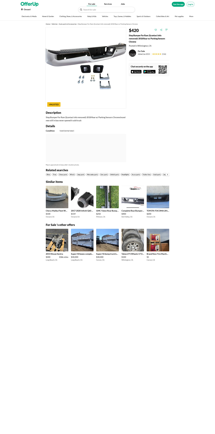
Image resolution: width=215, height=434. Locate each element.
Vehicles (54, 24)
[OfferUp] (30, 4)
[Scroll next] (167, 174)
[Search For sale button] (81, 9)
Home (48, 24)
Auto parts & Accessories (67, 24)
